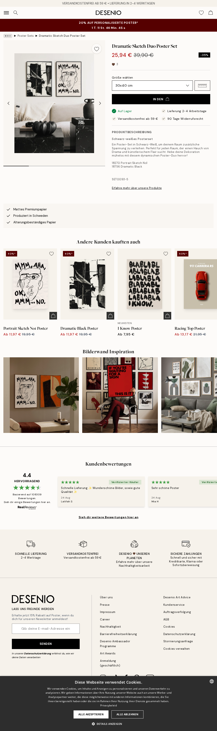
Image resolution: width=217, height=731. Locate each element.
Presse (105, 605)
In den (158, 99)
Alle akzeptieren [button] (91, 714)
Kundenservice (174, 605)
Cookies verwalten (176, 649)
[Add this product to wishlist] (97, 49)
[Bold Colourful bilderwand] (41, 395)
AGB (166, 619)
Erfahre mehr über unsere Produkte (137, 188)
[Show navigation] (6, 13)
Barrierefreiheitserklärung (118, 634)
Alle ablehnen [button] (127, 714)
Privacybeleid (108, 705)
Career (105, 619)
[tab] (16, 164)
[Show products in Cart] (210, 13)
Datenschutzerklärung (37, 653)
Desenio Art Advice (177, 597)
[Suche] (15, 13)
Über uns (106, 597)
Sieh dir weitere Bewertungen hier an (108, 517)
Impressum (107, 612)
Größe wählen (122, 77)
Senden (46, 644)
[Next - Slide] (100, 103)
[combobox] (212, 681)
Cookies (169, 626)
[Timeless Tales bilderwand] (120, 395)
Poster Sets (26, 36)
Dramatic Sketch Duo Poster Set (62, 36)
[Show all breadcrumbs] (7, 36)
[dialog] (108, 703)
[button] (202, 85)
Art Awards (107, 653)
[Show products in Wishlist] (201, 13)
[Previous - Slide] (8, 103)
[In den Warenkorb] (53, 316)
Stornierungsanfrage (178, 641)
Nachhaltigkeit (110, 626)
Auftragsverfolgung (177, 612)
